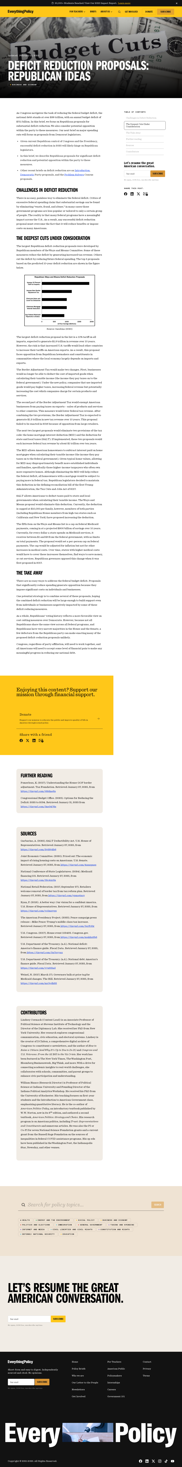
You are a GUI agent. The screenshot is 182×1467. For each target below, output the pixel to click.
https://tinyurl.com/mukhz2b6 (79, 937)
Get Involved (78, 1396)
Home (75, 1362)
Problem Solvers (74, 174)
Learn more (124, 3)
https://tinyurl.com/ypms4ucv (66, 895)
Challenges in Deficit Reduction (141, 118)
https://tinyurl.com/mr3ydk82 (39, 983)
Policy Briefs (78, 1369)
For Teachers (114, 1362)
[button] (78, 11)
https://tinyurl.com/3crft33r (77, 926)
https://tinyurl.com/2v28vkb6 (38, 849)
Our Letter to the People (85, 1383)
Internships (113, 1383)
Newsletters (78, 1390)
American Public (116, 1369)
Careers (111, 1390)
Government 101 (116, 1396)
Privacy (147, 1369)
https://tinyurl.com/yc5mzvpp (39, 911)
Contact (147, 1362)
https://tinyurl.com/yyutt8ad (38, 968)
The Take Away (133, 133)
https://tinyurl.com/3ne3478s (38, 806)
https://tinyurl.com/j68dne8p (38, 791)
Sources (130, 145)
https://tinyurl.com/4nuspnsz (78, 865)
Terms (146, 1376)
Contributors (132, 152)
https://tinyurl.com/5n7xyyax (45, 952)
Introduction (82, 170)
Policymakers (114, 1376)
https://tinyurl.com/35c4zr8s (38, 880)
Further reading (133, 139)
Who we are (78, 1376)
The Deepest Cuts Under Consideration (138, 125)
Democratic (27, 174)
